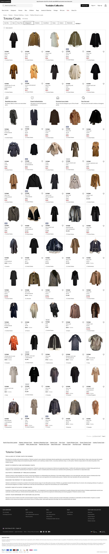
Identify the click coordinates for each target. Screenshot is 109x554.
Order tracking (29, 512)
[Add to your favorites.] (22, 52)
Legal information (19, 531)
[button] (106, 6)
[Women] (23, 10)
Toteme (10, 15)
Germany (21, 552)
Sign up (100, 5)
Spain (25, 552)
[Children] (35, 10)
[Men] (28, 10)
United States (15, 552)
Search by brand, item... (11, 5)
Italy (28, 552)
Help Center (70, 512)
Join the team (91, 519)
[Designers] (17, 10)
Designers (13, 10)
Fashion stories (91, 521)
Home (5, 15)
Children (31, 10)
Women (20, 10)
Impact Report (91, 516)
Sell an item (85, 5)
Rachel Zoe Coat (44, 444)
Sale (68, 10)
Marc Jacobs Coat (31, 444)
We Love (62, 10)
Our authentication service (32, 514)
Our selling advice (50, 514)
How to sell (49, 512)
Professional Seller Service (52, 519)
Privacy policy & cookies (33, 531)
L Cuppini (21, 444)
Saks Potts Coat (56, 444)
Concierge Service (7, 514)
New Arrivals (5, 10)
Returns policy (29, 516)
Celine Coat (53, 442)
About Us (73, 10)
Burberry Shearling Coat (41, 442)
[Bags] (40, 10)
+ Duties (10, 263)
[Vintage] (58, 10)
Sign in (93, 5)
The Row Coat (77, 444)
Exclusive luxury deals (62, 101)
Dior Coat (62, 442)
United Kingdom (9, 552)
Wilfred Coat (86, 444)
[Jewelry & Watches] (52, 10)
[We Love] (65, 10)
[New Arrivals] (9, 10)
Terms (25, 531)
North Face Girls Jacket (10, 442)
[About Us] (77, 10)
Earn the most (85, 101)
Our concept (6, 512)
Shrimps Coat (67, 444)
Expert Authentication (37, 101)
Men (26, 10)
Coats (26, 15)
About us (90, 512)
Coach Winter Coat (72, 442)
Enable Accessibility (5, 1)
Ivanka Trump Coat (98, 442)
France (3, 552)
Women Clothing (18, 15)
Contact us (69, 514)
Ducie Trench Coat (85, 442)
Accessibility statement (8, 531)
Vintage (56, 10)
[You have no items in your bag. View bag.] (106, 6)
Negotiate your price (10, 101)
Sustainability (91, 514)
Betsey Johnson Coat (25, 442)
